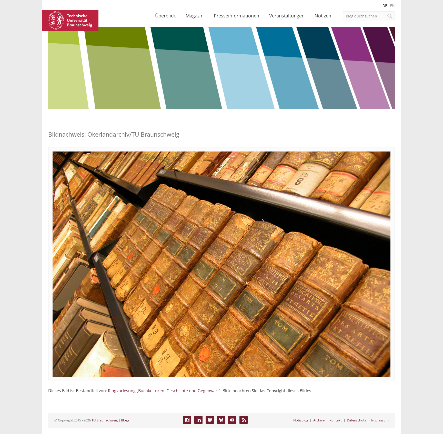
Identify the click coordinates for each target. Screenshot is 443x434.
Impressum (380, 420)
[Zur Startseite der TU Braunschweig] (70, 19)
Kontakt (335, 420)
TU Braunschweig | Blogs (110, 420)
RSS (243, 420)
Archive (319, 420)
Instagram (187, 420)
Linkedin (198, 420)
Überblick (165, 16)
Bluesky (221, 420)
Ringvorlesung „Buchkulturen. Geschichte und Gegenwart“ (164, 390)
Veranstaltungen (287, 16)
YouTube (232, 420)
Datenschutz (356, 420)
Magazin (195, 16)
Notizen (323, 16)
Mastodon (210, 420)
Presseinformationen (236, 16)
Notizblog (300, 420)
